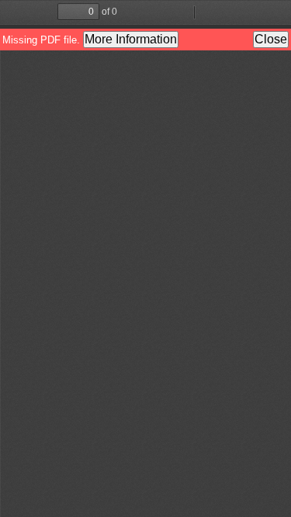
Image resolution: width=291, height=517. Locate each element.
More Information (131, 39)
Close (271, 39)
